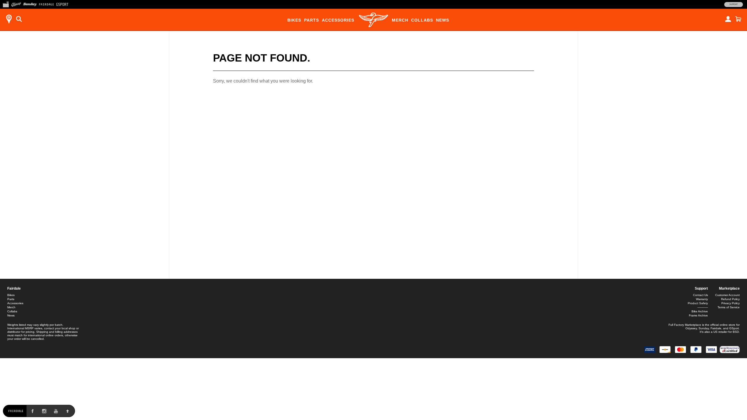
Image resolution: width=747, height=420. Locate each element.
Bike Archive (700, 311)
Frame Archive (698, 315)
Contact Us (700, 295)
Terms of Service (729, 307)
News (442, 20)
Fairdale (14, 288)
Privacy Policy (730, 303)
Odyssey (691, 328)
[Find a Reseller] (9, 19)
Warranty (702, 299)
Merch (400, 20)
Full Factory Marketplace (685, 324)
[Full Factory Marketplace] (5, 3)
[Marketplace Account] (728, 19)
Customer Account (727, 295)
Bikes (294, 20)
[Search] (19, 19)
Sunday (704, 328)
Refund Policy (730, 299)
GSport (734, 328)
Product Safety (698, 303)
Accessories (338, 20)
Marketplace (729, 288)
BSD (736, 331)
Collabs (422, 20)
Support (733, 4)
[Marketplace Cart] (738, 19)
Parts (311, 20)
